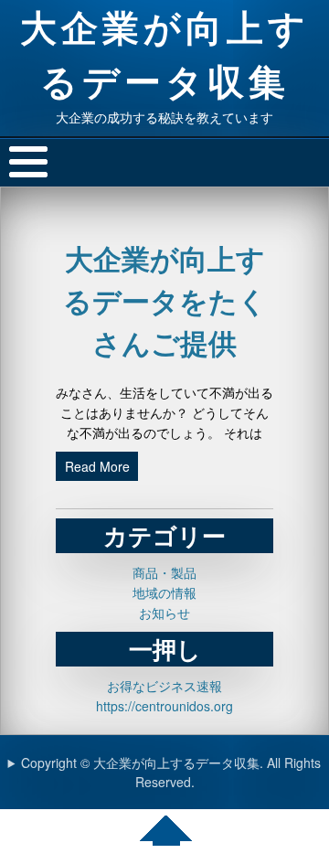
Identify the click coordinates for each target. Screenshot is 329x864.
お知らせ (164, 612)
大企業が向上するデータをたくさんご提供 (165, 300)
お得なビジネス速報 (164, 686)
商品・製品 (164, 572)
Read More (97, 466)
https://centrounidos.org (164, 706)
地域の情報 (164, 592)
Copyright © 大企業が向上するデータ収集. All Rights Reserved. (171, 772)
